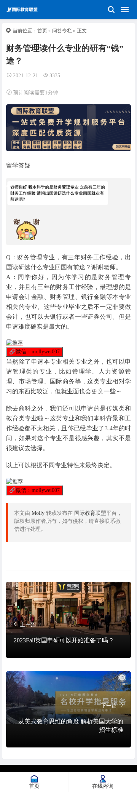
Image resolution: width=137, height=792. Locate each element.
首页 (42, 31)
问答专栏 (62, 31)
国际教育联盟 (90, 513)
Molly (38, 513)
